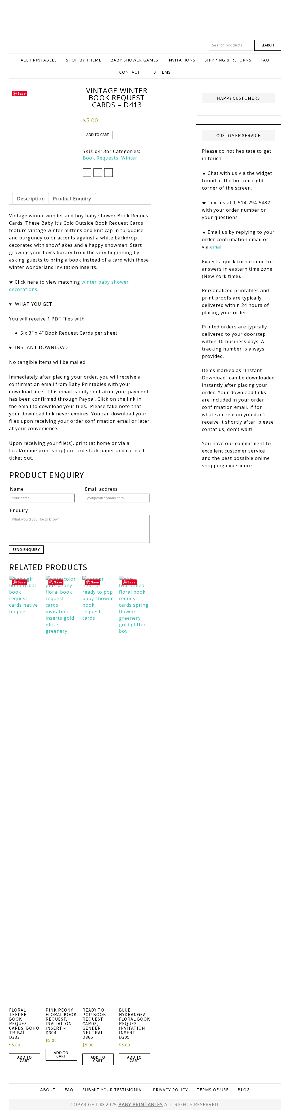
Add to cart (97, 134)
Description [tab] (31, 199)
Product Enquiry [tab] (72, 199)
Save (22, 93)
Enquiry (19, 510)
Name (17, 489)
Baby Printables (145, 20)
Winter (129, 158)
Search (267, 45)
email (216, 247)
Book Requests (100, 158)
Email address (101, 489)
